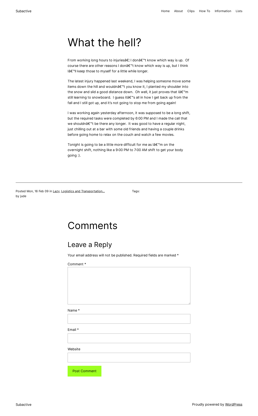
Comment (77, 264)
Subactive (23, 11)
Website (74, 349)
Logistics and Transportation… (83, 191)
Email (73, 330)
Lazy (56, 191)
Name (74, 310)
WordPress (233, 404)
